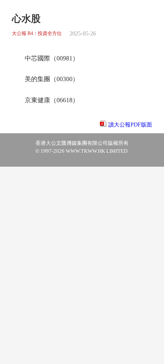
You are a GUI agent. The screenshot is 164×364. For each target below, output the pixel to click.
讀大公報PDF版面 (130, 125)
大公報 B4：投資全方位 (37, 33)
